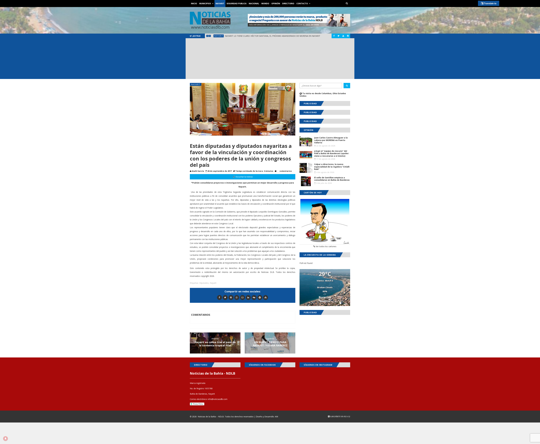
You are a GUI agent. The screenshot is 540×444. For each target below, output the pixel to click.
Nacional (254, 3)
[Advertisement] (270, 59)
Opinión (275, 3)
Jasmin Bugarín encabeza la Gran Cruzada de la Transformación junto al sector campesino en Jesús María (283, 36)
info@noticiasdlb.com (217, 399)
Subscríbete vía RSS (338, 416)
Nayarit (220, 3)
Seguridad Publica (237, 3)
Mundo (265, 3)
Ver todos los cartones (325, 246)
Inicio (194, 3)
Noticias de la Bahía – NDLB (211, 416)
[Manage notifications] (5, 438)
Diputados (204, 283)
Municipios (205, 3)
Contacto (302, 3)
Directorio (288, 3)
